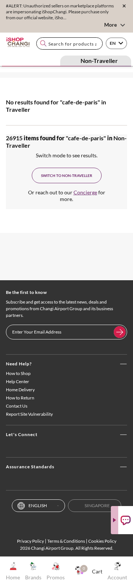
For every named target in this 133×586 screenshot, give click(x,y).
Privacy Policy (30, 541)
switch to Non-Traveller (66, 175)
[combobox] (69, 43)
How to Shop (18, 373)
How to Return (20, 398)
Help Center (17, 381)
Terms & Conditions (66, 541)
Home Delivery (20, 389)
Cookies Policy (102, 541)
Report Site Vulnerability (29, 414)
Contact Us (16, 406)
